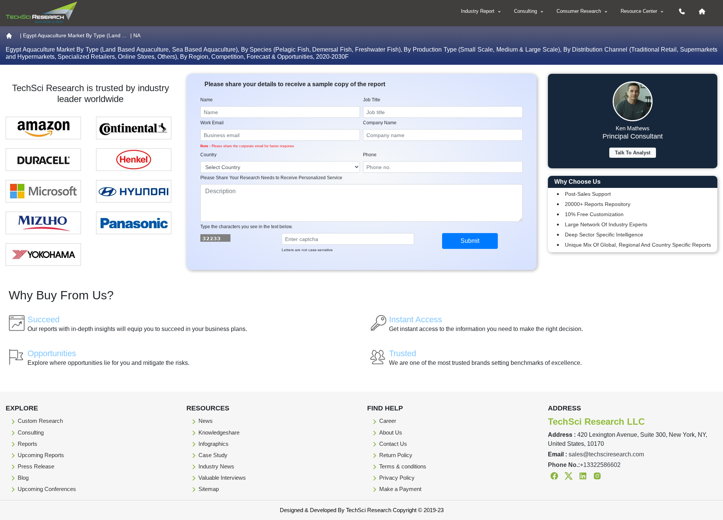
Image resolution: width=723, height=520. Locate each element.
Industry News (216, 466)
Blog (23, 477)
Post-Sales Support (588, 194)
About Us (390, 432)
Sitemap (208, 489)
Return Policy (395, 455)
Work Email (212, 122)
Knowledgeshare (218, 432)
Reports (27, 444)
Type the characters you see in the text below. (246, 226)
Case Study (212, 455)
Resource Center (640, 11)
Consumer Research (579, 11)
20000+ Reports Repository (597, 204)
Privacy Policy (397, 477)
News (205, 421)
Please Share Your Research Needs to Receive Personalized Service (271, 177)
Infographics (213, 444)
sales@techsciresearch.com (606, 454)
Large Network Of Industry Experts (606, 224)
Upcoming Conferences (47, 489)
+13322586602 (600, 465)
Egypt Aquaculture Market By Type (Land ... (75, 35)
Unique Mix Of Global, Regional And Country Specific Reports (638, 245)
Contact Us (393, 444)
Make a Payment (400, 489)
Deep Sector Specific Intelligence (604, 235)
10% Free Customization (594, 214)
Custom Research (40, 421)
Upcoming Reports (41, 455)
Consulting (526, 11)
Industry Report (478, 11)
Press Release (36, 466)
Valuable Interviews (222, 477)
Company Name (380, 122)
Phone (370, 154)
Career (387, 421)
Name (206, 99)
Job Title (371, 99)
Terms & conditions (402, 466)
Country (208, 154)
